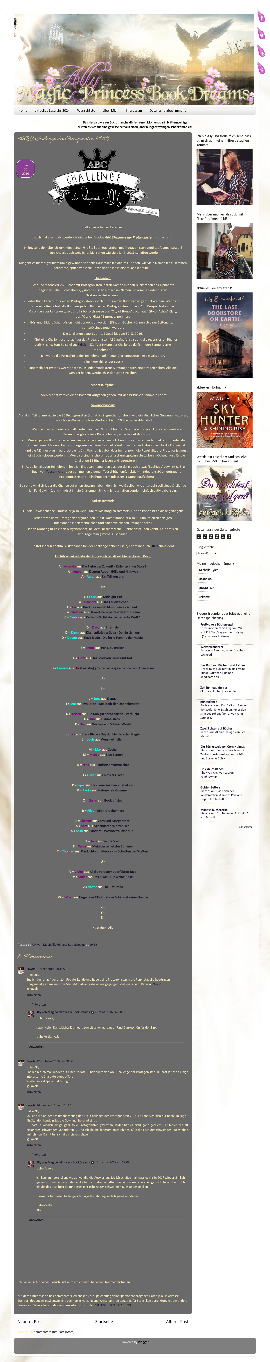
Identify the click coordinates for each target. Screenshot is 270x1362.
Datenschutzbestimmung (168, 111)
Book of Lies (113, 800)
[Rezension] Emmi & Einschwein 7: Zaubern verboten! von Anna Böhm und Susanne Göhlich (223, 754)
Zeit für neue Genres (213, 688)
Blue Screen (114, 755)
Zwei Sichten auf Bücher (216, 728)
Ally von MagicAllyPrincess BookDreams (63, 1012)
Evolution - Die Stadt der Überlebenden (111, 704)
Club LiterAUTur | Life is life (218, 691)
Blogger (143, 1342)
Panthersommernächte (112, 765)
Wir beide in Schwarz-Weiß (111, 724)
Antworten (33, 995)
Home (22, 111)
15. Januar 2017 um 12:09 (112, 1162)
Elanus (111, 699)
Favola (30, 969)
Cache (112, 750)
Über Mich (110, 111)
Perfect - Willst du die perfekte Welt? (113, 617)
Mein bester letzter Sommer (112, 846)
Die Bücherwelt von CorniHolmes (222, 747)
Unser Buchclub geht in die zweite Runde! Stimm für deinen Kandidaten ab (222, 673)
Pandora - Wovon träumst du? (111, 831)
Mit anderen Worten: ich (111, 826)
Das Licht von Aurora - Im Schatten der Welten (115, 851)
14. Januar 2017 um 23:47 (54, 1105)
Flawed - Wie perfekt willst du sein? (115, 612)
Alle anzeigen (246, 827)
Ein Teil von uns (113, 576)
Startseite (104, 1322)
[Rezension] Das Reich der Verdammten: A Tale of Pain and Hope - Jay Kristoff (221, 795)
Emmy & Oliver (113, 775)
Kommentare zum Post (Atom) (54, 1332)
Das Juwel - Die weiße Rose (113, 877)
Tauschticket (55, 472)
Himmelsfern (110, 719)
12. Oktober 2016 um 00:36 (55, 1061)
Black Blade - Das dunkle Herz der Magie (111, 734)
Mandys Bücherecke (214, 810)
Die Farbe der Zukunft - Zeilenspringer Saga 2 (114, 566)
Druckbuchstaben (212, 769)
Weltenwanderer (211, 647)
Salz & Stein (111, 841)
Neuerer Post (29, 1322)
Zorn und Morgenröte (114, 821)
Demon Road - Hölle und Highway (113, 572)
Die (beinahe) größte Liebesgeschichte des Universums (114, 668)
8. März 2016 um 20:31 (110, 1012)
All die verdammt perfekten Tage (113, 872)
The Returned (113, 887)
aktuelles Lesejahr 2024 (52, 111)
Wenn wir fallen (112, 739)
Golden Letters (210, 787)
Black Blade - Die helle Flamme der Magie (113, 638)
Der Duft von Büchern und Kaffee (222, 665)
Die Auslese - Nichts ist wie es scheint (110, 607)
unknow (204, 597)
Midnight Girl (112, 597)
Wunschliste (86, 111)
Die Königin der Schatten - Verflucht (113, 714)
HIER (154, 546)
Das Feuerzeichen (116, 602)
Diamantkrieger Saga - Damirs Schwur (113, 633)
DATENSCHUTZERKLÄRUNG (112, 1305)
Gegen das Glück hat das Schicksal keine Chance (113, 897)
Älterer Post (177, 1322)
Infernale (112, 627)
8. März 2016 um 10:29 (52, 969)
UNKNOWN (207, 588)
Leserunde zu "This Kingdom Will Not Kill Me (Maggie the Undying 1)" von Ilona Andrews (222, 632)
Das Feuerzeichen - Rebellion (112, 785)
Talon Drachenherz (110, 811)
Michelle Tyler (208, 570)
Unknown (205, 579)
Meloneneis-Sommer (113, 790)
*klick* (83, 345)
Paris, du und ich (113, 648)
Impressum (134, 111)
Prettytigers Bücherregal (216, 624)
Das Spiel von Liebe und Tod (112, 658)
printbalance (208, 702)
